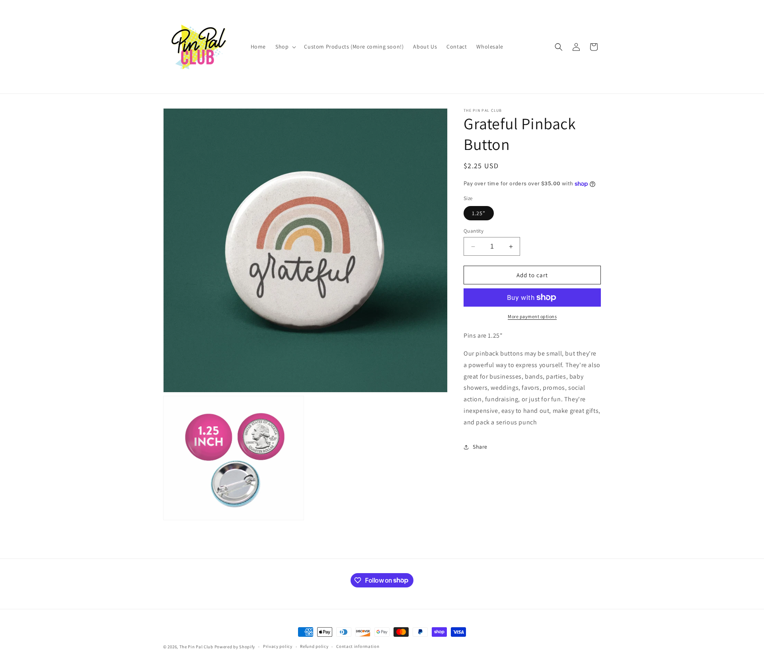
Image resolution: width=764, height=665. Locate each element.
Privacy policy (277, 646)
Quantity (473, 231)
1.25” (478, 213)
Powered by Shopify (234, 646)
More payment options (532, 316)
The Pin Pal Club (196, 646)
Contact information (357, 646)
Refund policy (314, 646)
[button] (285, 46)
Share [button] (480, 446)
